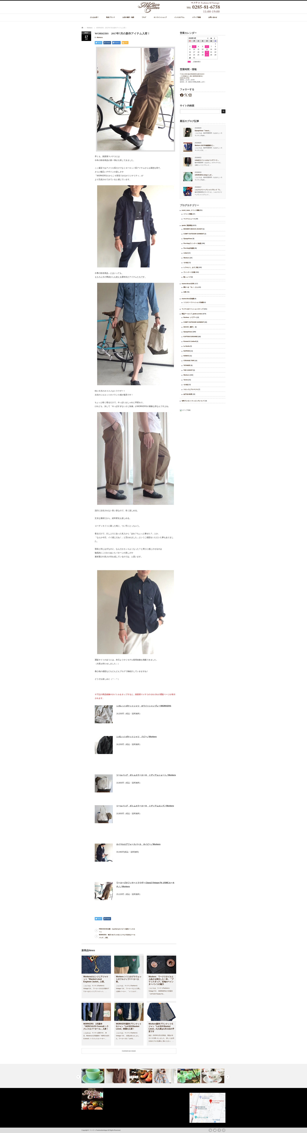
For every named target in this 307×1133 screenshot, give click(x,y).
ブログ (144, 17)
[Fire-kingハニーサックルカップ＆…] (189, 1076)
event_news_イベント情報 (190, 210)
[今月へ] (211, 38)
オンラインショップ (160, 17)
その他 (185, 262)
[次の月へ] (215, 38)
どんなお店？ (94, 17)
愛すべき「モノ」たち (190, 287)
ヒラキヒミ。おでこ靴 (190, 267)
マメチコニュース (189, 219)
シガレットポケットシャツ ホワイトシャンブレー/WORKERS (143, 706)
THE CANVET (188, 370)
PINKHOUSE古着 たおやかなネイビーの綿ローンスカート (117, 930)
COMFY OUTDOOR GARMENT (193, 234)
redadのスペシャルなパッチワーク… (207, 160)
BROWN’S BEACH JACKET (192, 229)
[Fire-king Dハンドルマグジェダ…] (165, 1076)
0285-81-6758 (184, 78)
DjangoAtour (187, 238)
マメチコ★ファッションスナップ (192, 309)
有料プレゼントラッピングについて (193, 401)
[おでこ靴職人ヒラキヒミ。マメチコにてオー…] (117, 1076)
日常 (184, 292)
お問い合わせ (212, 17)
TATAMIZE (186, 365)
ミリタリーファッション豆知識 (193, 302)
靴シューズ (187, 277)
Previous (78, 1077)
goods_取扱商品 (187, 225)
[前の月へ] (207, 38)
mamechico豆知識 (188, 298)
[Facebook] (219, 1130)
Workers (100, 37)
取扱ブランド (110, 17)
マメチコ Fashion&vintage (98, 1130)
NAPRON (186, 351)
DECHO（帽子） (189, 327)
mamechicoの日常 (188, 283)
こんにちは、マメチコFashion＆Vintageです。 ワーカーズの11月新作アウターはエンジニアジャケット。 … (96, 988)
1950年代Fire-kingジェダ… (204, 175)
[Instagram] (223, 1130)
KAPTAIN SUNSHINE (190, 336)
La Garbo (186, 346)
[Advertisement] (202, 433)
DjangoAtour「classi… (202, 130)
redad (185, 253)
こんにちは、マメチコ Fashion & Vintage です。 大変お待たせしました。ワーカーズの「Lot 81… (127, 1035)
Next (227, 1077)
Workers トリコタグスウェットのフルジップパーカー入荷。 (128, 979)
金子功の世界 (187, 394)
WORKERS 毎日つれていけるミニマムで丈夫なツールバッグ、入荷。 (117, 936)
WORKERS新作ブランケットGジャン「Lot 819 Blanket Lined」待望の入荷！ (129, 1026)
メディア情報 (196, 17)
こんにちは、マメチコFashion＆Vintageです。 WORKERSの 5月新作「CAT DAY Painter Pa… (161, 991)
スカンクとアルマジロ (190, 389)
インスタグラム (179, 17)
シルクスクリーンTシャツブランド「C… (208, 190)
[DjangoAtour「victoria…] (213, 1076)
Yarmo (185, 380)
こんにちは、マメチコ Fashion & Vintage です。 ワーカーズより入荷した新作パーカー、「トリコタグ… (128, 988)
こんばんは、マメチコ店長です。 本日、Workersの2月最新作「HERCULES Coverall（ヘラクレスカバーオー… (96, 1035)
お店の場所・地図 (128, 17)
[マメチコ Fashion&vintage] (179, 12)
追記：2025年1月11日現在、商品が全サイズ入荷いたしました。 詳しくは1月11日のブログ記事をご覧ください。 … (161, 1038)
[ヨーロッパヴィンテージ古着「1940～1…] (93, 1076)
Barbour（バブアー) (190, 317)
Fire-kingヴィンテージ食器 (192, 243)
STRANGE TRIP (188, 360)
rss (210, 1130)
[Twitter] (215, 1130)
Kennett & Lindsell (189, 341)
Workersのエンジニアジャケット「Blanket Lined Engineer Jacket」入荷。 (95, 979)
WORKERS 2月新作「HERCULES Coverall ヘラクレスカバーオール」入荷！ (96, 1026)
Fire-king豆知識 (188, 248)
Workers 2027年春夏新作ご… (204, 145)
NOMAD (186, 356)
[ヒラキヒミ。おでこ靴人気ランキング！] (141, 1076)
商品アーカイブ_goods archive (192, 314)
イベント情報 (187, 214)
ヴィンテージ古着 (189, 272)
